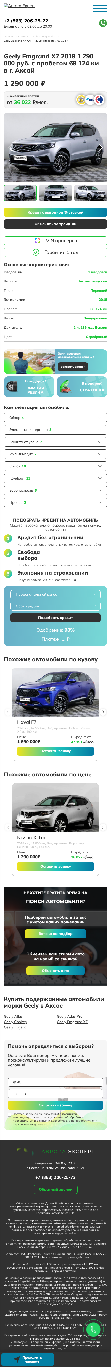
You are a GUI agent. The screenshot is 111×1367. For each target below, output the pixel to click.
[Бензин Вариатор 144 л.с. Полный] (55, 807)
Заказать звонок (73, 366)
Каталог (23, 36)
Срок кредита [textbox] (28, 606)
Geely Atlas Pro (69, 1016)
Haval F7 (27, 722)
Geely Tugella (15, 1027)
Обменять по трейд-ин (55, 224)
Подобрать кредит (55, 617)
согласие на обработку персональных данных (67, 1230)
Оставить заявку (55, 751)
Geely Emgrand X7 (72, 1022)
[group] (55, 147)
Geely (35, 36)
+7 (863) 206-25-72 (26, 21)
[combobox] (55, 594)
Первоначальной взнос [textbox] (36, 594)
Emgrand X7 (49, 36)
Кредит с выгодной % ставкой (55, 212)
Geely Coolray (15, 1022)
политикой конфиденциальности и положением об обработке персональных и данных (48, 1117)
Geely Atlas (13, 1016)
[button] (101, 147)
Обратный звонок (55, 1189)
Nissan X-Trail (32, 837)
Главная (9, 36)
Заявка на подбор (56, 933)
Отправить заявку (55, 1105)
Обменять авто (55, 970)
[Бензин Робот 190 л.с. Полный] (55, 692)
